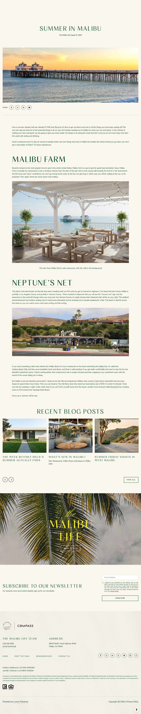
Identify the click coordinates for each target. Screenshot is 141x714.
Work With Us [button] (70, 548)
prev (5, 479)
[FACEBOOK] (100, 655)
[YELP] (136, 655)
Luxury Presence (21, 701)
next (11, 479)
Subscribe (120, 598)
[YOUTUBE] (124, 655)
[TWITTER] (118, 655)
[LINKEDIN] (112, 655)
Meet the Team (22, 656)
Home (5, 656)
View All (131, 480)
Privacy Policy (114, 591)
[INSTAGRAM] (106, 655)
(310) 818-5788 (8, 643)
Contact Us (64, 656)
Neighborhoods (44, 656)
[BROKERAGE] (130, 655)
